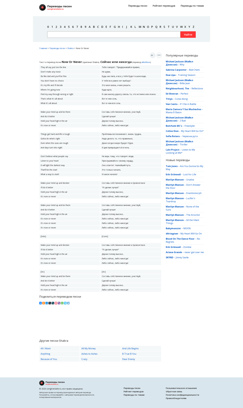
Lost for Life (189, 174)
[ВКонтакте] (40, 303)
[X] (50, 303)
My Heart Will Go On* (192, 131)
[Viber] (59, 303)
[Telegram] (68, 303)
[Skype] (65, 303)
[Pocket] (56, 303)
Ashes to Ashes (89, 353)
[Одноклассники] (43, 303)
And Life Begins (130, 348)
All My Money (88, 348)
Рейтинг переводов (164, 5)
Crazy (84, 359)
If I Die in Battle (188, 104)
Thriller (184, 144)
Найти (188, 34)
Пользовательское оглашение (181, 388)
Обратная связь (174, 391)
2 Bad (183, 120)
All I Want (46, 348)
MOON (187, 228)
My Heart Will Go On (191, 233)
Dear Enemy (128, 359)
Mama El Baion (174, 112)
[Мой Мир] (46, 303)
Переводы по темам (192, 5)
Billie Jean (185, 83)
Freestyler (189, 125)
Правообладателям (176, 398)
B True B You (129, 353)
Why (182, 64)
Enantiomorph (194, 193)
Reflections (197, 88)
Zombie (187, 247)
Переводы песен (137, 5)
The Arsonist (193, 214)
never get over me (194, 252)
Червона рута (190, 136)
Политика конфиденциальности (182, 395)
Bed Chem (194, 69)
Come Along (181, 98)
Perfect (184, 93)
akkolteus (145, 62)
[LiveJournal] (53, 303)
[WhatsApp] (62, 303)
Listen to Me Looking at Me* (180, 151)
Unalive (190, 179)
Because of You (49, 359)
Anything (45, 353)
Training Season (186, 75)
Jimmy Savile (182, 257)
